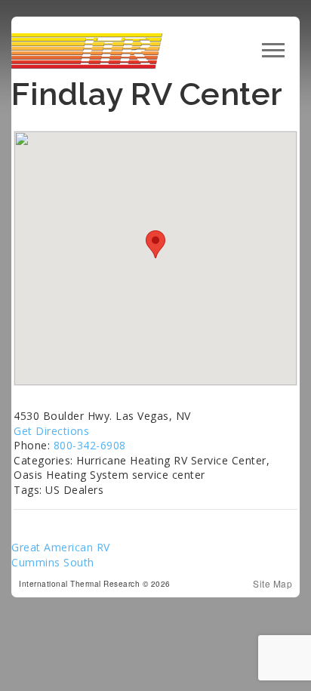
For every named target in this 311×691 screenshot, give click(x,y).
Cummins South (52, 562)
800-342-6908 (90, 445)
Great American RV (60, 547)
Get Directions (51, 431)
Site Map (272, 584)
